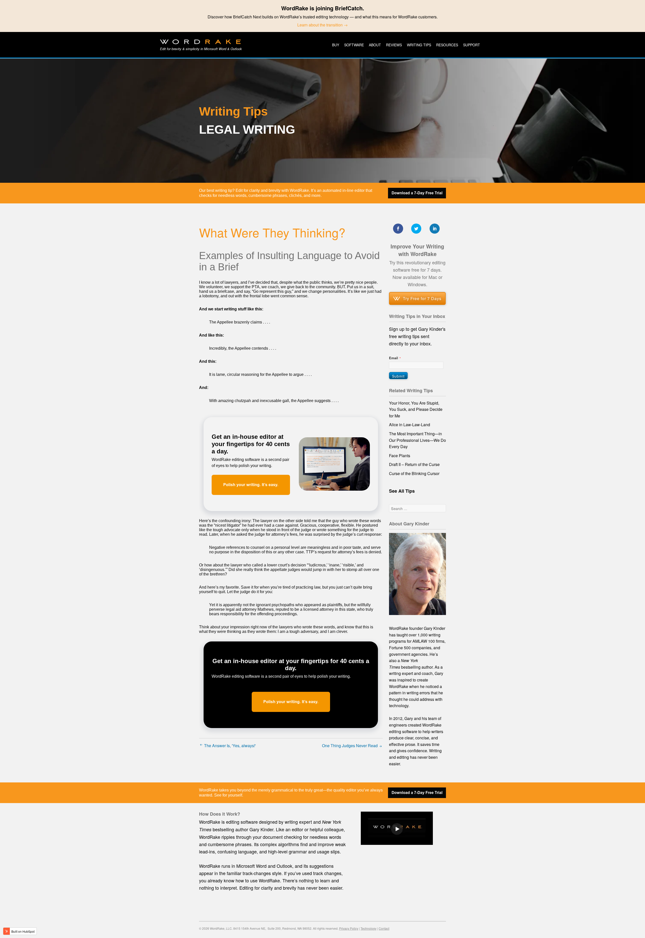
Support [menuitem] (471, 44)
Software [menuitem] (354, 44)
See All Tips (402, 491)
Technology (368, 928)
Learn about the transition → (322, 25)
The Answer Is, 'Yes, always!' (229, 745)
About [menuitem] (375, 44)
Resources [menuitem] (447, 44)
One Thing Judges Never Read (350, 745)
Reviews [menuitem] (394, 44)
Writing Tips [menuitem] (419, 44)
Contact (384, 928)
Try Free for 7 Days (422, 298)
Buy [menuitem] (335, 44)
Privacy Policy (348, 928)
